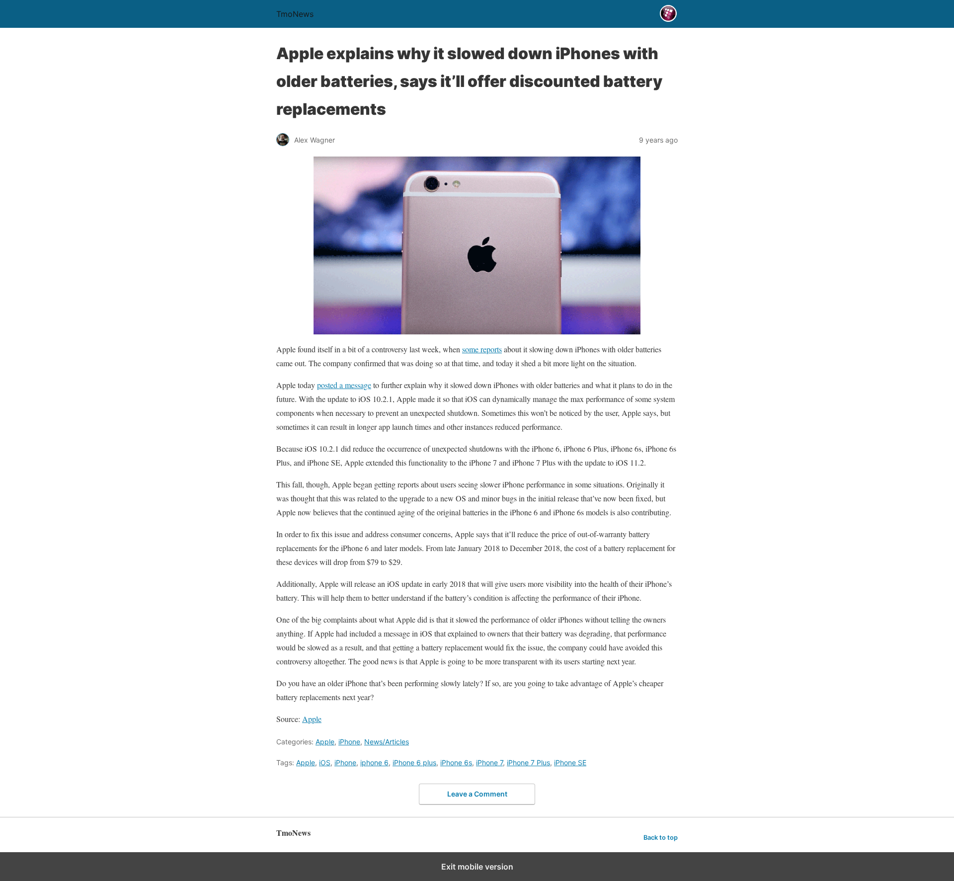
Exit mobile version (477, 867)
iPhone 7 (489, 762)
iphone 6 (374, 762)
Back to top (660, 837)
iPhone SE (570, 762)
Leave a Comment (477, 794)
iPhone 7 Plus (528, 762)
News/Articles (386, 741)
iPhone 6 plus (414, 762)
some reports (482, 349)
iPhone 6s (456, 762)
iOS (324, 762)
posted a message (344, 385)
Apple (311, 719)
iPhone (349, 741)
